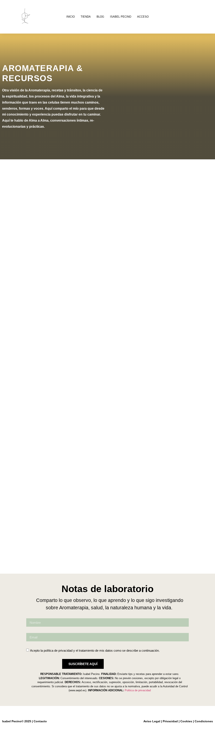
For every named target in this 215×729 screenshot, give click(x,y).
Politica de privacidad (138, 690)
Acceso (143, 16)
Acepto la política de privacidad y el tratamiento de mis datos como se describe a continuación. (95, 650)
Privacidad (170, 721)
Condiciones (204, 721)
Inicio (70, 16)
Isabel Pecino (120, 16)
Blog (100, 16)
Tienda (86, 16)
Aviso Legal (151, 721)
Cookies (186, 721)
